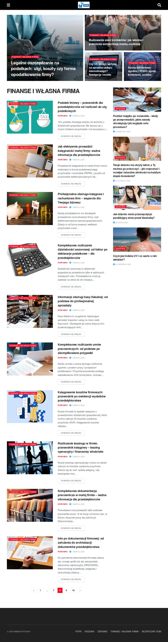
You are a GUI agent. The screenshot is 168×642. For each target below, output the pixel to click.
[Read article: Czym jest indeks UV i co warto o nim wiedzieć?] (137, 239)
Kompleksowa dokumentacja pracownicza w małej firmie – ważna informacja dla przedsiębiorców (82, 495)
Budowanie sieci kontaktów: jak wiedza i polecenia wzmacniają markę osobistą (116, 42)
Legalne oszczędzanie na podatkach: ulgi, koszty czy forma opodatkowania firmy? (43, 68)
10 (73, 590)
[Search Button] (159, 5)
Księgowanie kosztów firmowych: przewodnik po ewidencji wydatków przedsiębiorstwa (81, 396)
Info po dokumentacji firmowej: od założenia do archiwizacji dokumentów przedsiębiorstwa (81, 542)
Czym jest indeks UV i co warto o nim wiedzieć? (135, 257)
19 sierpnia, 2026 (32, 80)
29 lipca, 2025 (121, 222)
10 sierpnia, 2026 (138, 80)
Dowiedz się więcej (73, 135)
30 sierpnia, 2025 (123, 264)
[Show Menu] (8, 5)
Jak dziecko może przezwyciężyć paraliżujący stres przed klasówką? (134, 216)
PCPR (78, 631)
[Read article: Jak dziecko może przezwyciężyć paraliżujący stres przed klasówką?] (137, 198)
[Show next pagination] (80, 590)
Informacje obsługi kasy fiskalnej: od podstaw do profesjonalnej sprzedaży (83, 301)
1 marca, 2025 (77, 115)
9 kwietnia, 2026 (122, 131)
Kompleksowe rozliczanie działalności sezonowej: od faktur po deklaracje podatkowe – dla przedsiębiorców (82, 251)
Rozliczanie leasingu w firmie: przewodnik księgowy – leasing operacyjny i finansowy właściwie (80, 447)
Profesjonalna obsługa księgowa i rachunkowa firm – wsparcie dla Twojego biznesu (81, 198)
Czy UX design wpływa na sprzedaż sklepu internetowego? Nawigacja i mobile (103, 69)
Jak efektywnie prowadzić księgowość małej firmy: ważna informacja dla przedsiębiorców (79, 150)
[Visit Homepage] (84, 5)
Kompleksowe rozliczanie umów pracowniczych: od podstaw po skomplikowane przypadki (79, 348)
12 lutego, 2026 (122, 180)
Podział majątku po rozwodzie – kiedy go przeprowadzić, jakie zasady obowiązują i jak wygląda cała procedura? (135, 121)
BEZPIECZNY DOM (151, 631)
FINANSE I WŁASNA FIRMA (25, 57)
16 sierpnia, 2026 (99, 80)
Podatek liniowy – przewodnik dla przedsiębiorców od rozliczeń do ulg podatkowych (82, 107)
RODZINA (120, 108)
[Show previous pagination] (34, 590)
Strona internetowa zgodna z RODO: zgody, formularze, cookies (142, 71)
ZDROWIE (120, 206)
